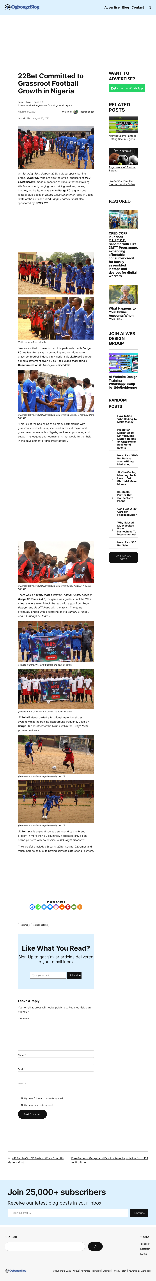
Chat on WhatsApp (130, 88)
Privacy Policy (120, 1270)
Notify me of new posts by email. (37, 1105)
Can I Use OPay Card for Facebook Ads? (127, 511)
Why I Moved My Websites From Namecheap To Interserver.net (126, 528)
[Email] (73, 907)
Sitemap (107, 1270)
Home (20, 102)
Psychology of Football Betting (122, 169)
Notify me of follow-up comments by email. (42, 1098)
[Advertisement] (78, 41)
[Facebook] (32, 907)
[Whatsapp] (38, 907)
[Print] (62, 907)
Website (22, 1083)
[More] (79, 907)
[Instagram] (56, 907)
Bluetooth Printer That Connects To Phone (125, 496)
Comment (23, 1018)
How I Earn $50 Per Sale (126, 544)
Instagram (145, 1248)
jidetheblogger (87, 111)
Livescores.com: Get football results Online (122, 183)
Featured (96, 1270)
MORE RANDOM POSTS (123, 557)
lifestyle (37, 102)
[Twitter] (44, 907)
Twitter (143, 1254)
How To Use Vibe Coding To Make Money (127, 418)
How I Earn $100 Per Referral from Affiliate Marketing (127, 460)
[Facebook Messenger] (50, 907)
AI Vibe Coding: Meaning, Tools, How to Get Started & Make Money (127, 478)
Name (21, 1055)
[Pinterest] (68, 907)
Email (21, 1069)
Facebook (145, 1243)
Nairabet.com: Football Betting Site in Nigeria (122, 137)
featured (24, 924)
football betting (40, 924)
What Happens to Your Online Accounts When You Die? (122, 314)
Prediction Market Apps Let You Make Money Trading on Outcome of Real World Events (126, 438)
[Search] (95, 1246)
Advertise (85, 1270)
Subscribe (75, 975)
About (76, 1270)
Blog (28, 102)
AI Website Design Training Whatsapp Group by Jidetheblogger (123, 382)
